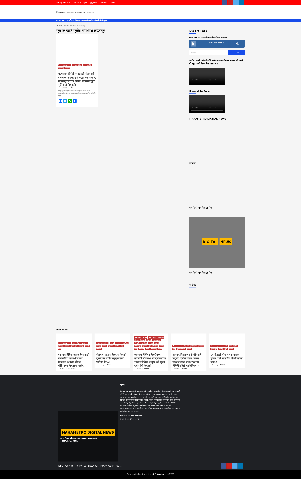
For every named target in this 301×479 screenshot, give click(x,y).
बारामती (67, 346)
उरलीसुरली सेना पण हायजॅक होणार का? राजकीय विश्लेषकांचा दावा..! (226, 358)
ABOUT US (69, 466)
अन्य (81, 20)
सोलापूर (160, 349)
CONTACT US (80, 466)
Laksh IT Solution (157, 474)
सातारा (147, 349)
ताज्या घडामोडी (87, 65)
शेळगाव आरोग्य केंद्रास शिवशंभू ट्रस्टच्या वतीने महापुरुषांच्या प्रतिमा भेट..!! (111, 358)
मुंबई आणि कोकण (153, 346)
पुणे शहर (98, 346)
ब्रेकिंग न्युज (74, 346)
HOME (60, 466)
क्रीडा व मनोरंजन (77, 65)
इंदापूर (78, 343)
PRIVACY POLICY (106, 466)
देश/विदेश (76, 20)
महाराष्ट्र (59, 20)
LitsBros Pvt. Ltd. (142, 474)
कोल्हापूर (149, 340)
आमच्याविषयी (103, 3)
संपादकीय (93, 20)
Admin (70, 88)
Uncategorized (64, 65)
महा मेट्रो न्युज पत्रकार (80, 3)
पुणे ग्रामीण (84, 343)
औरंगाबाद (137, 340)
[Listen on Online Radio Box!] (242, 43)
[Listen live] (193, 44)
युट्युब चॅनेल (93, 3)
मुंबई (174, 349)
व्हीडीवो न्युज (102, 20)
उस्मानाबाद (161, 337)
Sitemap (119, 466)
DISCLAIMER (93, 466)
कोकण (143, 340)
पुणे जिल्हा (60, 346)
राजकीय (69, 20)
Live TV (112, 3)
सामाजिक (86, 20)
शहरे (64, 20)
